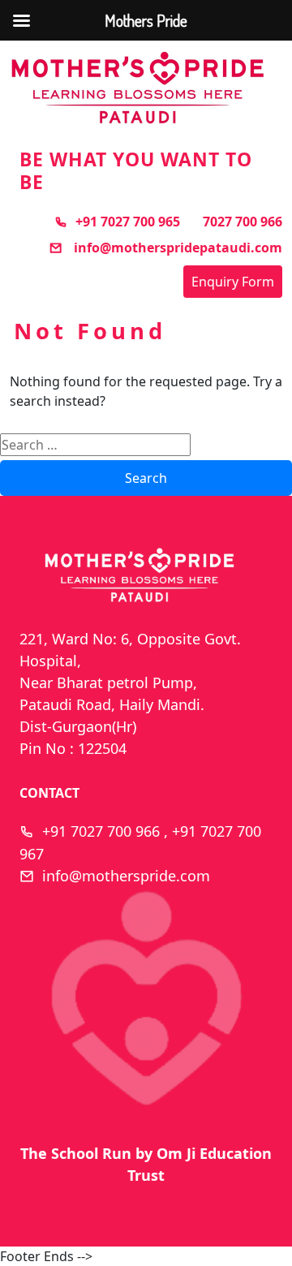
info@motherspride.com (126, 875)
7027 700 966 (242, 221)
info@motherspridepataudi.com (176, 247)
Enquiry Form (232, 282)
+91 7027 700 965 (127, 221)
